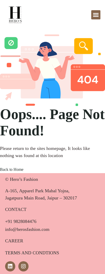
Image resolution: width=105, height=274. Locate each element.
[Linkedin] (10, 266)
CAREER (14, 240)
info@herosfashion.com (27, 229)
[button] (95, 14)
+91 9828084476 (20, 221)
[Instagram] (23, 266)
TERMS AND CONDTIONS (32, 252)
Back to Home (11, 169)
